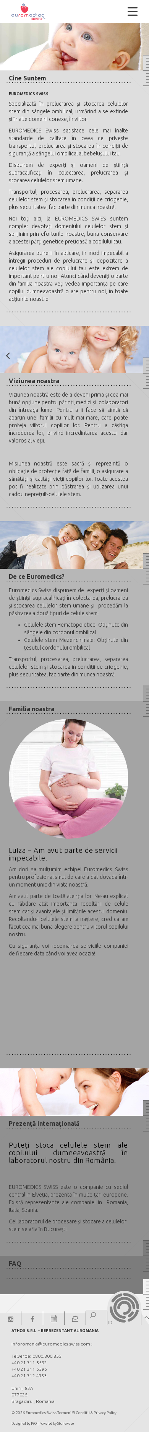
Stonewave (65, 1423)
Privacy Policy (105, 1413)
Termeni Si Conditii (73, 1413)
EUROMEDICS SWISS (80, 219)
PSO (34, 1423)
